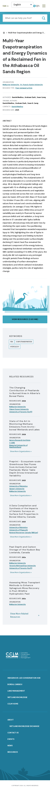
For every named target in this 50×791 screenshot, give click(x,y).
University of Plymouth (18, 530)
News (10, 745)
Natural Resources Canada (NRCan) (23, 533)
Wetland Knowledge (17, 697)
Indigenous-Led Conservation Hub (23, 678)
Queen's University (16, 489)
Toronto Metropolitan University (22, 566)
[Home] (7, 6)
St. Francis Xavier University (31, 85)
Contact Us (13, 733)
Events (10, 739)
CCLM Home (12, 704)
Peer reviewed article (23, 88)
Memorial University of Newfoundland (18, 446)
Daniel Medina (17, 107)
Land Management (16, 691)
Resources (12, 752)
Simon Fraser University (19, 409)
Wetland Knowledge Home (4, 32)
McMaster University (11, 85)
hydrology (14, 347)
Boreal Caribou (14, 684)
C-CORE (12, 443)
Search (43, 18)
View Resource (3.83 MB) (25, 319)
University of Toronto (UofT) (20, 412)
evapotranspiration (24, 342)
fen (11, 342)
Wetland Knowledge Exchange (24, 726)
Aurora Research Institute (19, 440)
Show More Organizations (20, 451)
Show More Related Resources (19, 615)
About (10, 720)
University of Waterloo (18, 486)
